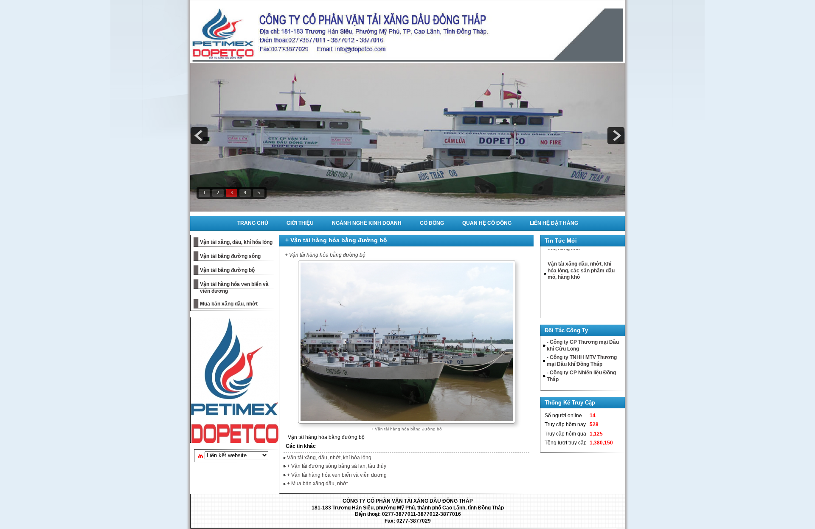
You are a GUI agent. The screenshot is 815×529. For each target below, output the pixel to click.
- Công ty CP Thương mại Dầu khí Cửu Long (583, 345)
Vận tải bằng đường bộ (227, 270)
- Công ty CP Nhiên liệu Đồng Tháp (581, 376)
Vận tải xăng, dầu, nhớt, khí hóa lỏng (329, 458)
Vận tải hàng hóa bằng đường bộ (237, 205)
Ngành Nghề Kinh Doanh (367, 223)
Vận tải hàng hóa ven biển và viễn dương (234, 287)
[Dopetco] (233, 380)
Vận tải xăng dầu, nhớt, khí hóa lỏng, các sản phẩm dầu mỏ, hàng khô (581, 260)
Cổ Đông (432, 223)
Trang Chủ (252, 223)
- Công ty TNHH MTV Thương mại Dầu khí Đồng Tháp (582, 360)
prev (199, 135)
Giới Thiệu (300, 223)
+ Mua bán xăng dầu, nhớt (317, 484)
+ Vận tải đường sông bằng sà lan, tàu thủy (336, 466)
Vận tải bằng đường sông (230, 256)
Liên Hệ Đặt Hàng (554, 223)
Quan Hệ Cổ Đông (486, 223)
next (616, 135)
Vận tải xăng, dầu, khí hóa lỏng (236, 242)
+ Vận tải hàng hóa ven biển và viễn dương (337, 475)
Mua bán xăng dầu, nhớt (229, 304)
